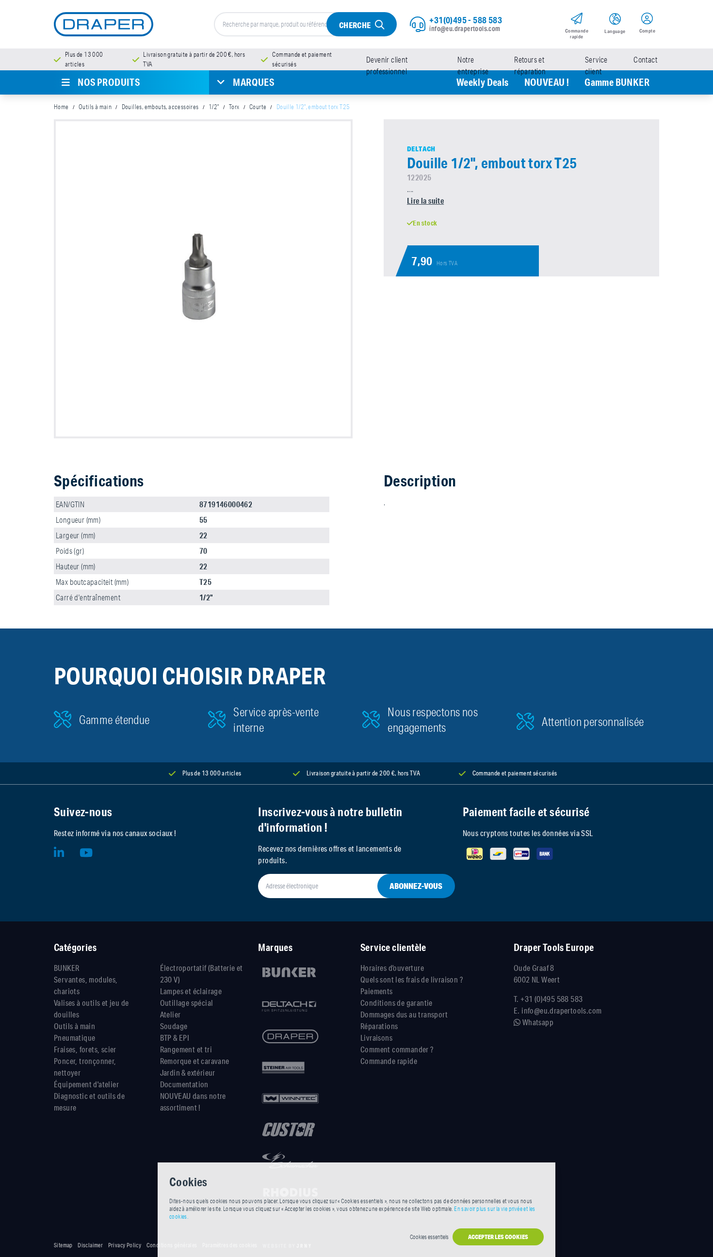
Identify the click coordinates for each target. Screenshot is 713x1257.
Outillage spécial (186, 1003)
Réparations (379, 1026)
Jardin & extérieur (187, 1072)
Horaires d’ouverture (392, 968)
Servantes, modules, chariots (86, 985)
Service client (596, 65)
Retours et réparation (530, 65)
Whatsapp (536, 1022)
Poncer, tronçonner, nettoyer (85, 1067)
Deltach (421, 149)
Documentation (184, 1084)
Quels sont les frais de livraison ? (411, 979)
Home (61, 106)
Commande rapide (388, 1061)
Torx (234, 106)
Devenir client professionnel (387, 65)
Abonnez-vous (415, 886)
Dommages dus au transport (404, 1014)
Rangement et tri (186, 1049)
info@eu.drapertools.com (464, 28)
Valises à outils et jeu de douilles (91, 1008)
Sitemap (63, 1245)
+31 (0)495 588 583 (551, 999)
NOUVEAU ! (546, 82)
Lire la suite (425, 200)
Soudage (174, 1026)
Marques (253, 82)
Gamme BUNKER (616, 82)
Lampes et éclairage (191, 991)
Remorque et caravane (194, 1061)
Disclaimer (90, 1245)
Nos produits (109, 82)
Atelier (170, 1014)
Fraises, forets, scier (85, 1049)
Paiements (376, 991)
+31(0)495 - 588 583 (465, 20)
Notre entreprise (472, 65)
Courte (257, 106)
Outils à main (95, 106)
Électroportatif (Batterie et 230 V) (201, 973)
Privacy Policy (125, 1245)
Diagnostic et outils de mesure (89, 1101)
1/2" (214, 106)
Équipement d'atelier (86, 1084)
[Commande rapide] (576, 20)
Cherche (355, 25)
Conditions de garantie (396, 1003)
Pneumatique (74, 1037)
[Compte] (647, 20)
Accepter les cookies (498, 1237)
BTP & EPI (175, 1037)
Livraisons (376, 1037)
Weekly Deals (482, 82)
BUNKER (66, 968)
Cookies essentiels (429, 1237)
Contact (645, 59)
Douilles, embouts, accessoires (160, 106)
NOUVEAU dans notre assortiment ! (193, 1101)
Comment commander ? (397, 1049)
